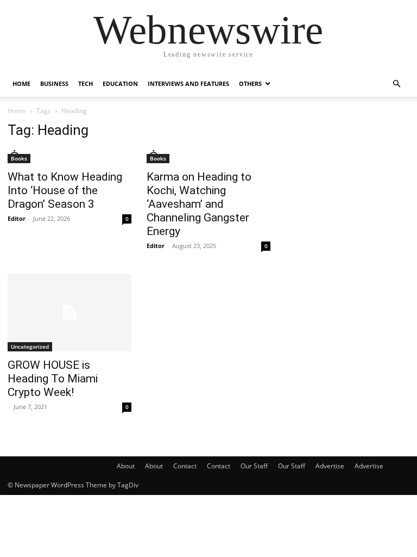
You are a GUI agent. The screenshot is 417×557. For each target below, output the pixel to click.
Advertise (329, 466)
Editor (17, 218)
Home (21, 83)
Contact (185, 466)
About (126, 466)
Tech (85, 83)
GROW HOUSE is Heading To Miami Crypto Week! (53, 378)
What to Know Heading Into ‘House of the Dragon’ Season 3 (65, 190)
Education (120, 83)
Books (19, 158)
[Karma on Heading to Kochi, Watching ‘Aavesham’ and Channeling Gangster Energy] (208, 156)
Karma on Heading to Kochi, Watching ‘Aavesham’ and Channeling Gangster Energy (199, 204)
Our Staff (254, 466)
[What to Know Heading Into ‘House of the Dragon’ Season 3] (69, 156)
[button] (396, 84)
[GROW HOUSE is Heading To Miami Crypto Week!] (69, 312)
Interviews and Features (188, 83)
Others (250, 83)
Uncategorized (30, 346)
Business (54, 83)
